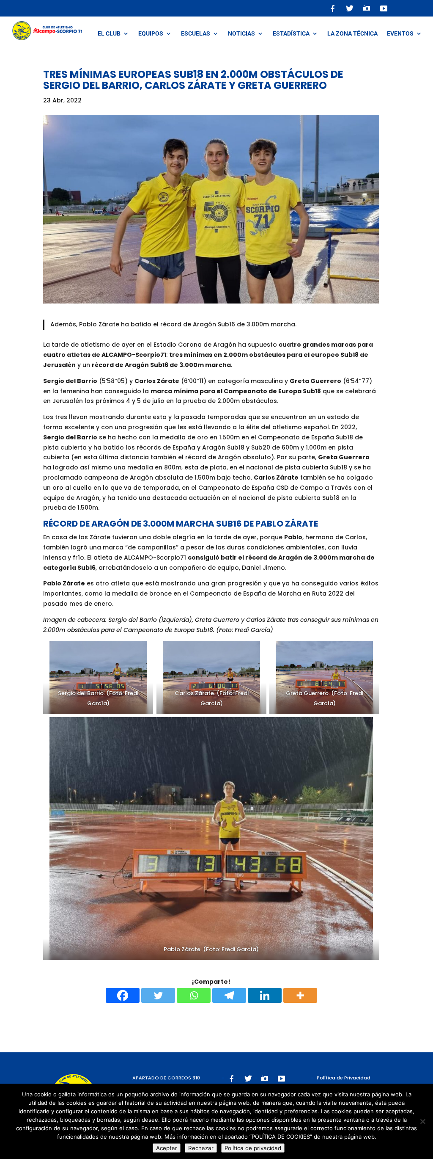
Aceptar (166, 1148)
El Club (109, 33)
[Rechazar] (422, 1121)
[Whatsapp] (194, 995)
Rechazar (201, 1148)
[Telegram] (229, 995)
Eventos (400, 33)
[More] (300, 995)
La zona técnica (352, 33)
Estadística (291, 33)
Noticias (241, 33)
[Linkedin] (265, 995)
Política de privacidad (253, 1148)
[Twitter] (158, 995)
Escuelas (195, 33)
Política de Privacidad (343, 1077)
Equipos (150, 33)
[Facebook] (123, 995)
